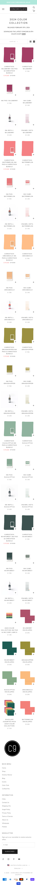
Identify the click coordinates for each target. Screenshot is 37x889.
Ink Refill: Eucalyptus (9, 506)
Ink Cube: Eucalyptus (27, 476)
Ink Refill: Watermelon (9, 225)
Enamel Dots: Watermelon (27, 225)
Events (4, 782)
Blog (3, 778)
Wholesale (5, 823)
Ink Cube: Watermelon (27, 195)
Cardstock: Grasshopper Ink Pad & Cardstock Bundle (9, 350)
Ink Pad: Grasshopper (9, 382)
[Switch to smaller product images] (34, 41)
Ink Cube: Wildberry (27, 101)
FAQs (4, 799)
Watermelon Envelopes (27, 720)
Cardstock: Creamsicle (27, 255)
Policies (4, 827)
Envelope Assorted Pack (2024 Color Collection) (9, 723)
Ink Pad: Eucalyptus (9, 476)
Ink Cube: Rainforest (27, 569)
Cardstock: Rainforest (27, 535)
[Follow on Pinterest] (14, 859)
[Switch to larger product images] (30, 41)
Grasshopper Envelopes (27, 661)
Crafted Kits (6, 789)
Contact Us (5, 802)
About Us (5, 820)
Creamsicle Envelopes (27, 691)
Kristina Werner (7, 775)
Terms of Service (7, 816)
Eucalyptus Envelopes (9, 691)
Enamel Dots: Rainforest (27, 599)
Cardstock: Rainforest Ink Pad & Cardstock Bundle (9, 538)
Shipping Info (6, 806)
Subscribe (10, 851)
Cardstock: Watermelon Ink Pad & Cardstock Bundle (9, 163)
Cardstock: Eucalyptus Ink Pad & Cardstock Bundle (9, 444)
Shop (3, 771)
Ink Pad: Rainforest (9, 569)
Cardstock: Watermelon (27, 161)
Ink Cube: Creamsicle (27, 289)
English (17, 868)
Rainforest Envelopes (9, 661)
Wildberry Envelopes (27, 629)
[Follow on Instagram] (8, 859)
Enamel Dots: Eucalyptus (27, 506)
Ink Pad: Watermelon (9, 195)
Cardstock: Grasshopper (27, 348)
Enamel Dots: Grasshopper (27, 412)
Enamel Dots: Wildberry (27, 131)
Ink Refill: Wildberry (9, 131)
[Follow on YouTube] (19, 859)
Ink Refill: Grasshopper (9, 412)
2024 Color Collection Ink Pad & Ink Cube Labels (9, 630)
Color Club (5, 785)
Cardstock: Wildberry (27, 67)
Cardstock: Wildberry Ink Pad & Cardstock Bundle (9, 70)
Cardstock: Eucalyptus (27, 442)
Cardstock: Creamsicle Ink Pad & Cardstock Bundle (9, 257)
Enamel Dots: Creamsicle (27, 318)
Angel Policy (6, 809)
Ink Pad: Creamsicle (9, 289)
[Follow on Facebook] (3, 859)
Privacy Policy (6, 813)
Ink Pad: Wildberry (9, 100)
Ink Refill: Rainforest (9, 599)
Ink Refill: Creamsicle (9, 318)
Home (4, 768)
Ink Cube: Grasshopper (27, 382)
